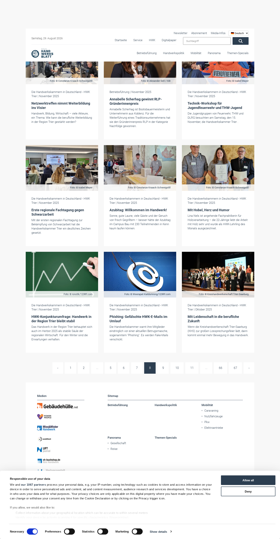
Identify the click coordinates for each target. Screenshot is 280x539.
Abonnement (199, 33)
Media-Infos (218, 33)
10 (177, 368)
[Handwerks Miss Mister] (60, 427)
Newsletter (180, 33)
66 (220, 368)
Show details (158, 531)
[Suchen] (241, 41)
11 (192, 368)
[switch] (69, 531)
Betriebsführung (147, 53)
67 (235, 368)
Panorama (214, 53)
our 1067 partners (33, 484)
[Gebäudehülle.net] (60, 405)
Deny (248, 491)
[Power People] (60, 416)
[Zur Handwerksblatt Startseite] (42, 53)
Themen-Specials (238, 53)
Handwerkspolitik (173, 53)
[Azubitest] (60, 438)
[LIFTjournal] (60, 450)
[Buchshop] (60, 461)
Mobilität (196, 53)
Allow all (248, 480)
